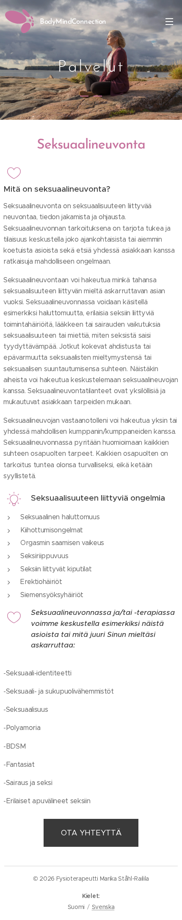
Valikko (169, 21)
